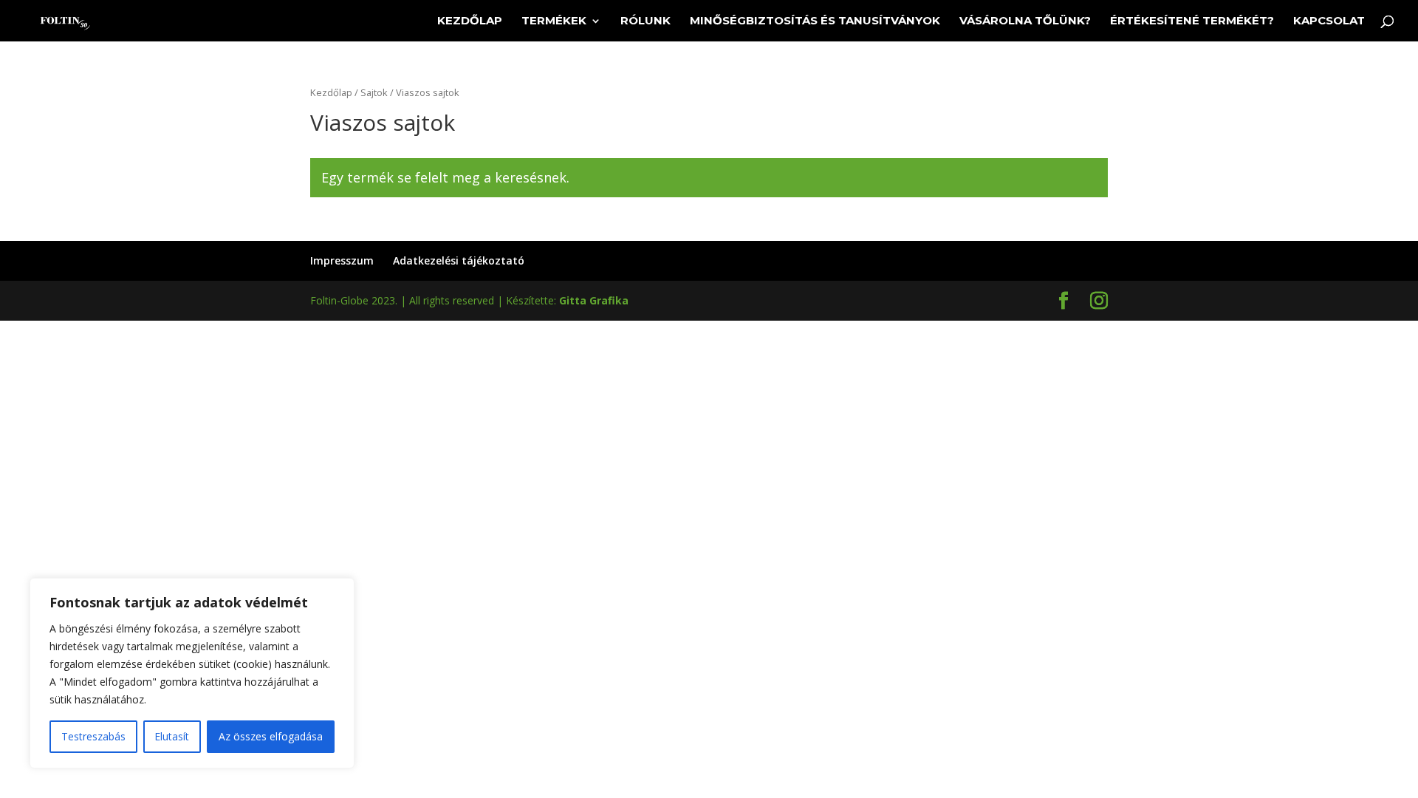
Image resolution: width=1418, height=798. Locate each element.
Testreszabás (93, 736)
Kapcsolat (1329, 21)
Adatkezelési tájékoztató (458, 260)
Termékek (553, 21)
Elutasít (171, 736)
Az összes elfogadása (271, 736)
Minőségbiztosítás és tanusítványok (815, 21)
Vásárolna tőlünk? (1025, 21)
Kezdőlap (469, 21)
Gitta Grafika (593, 300)
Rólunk (645, 21)
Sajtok (374, 92)
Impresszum (342, 260)
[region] (192, 673)
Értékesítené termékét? (1192, 21)
